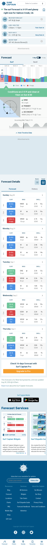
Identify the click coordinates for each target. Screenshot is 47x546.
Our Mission (38, 490)
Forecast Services (15, 408)
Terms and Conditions (38, 506)
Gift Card (9, 519)
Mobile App (8, 511)
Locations (8, 498)
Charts (9, 502)
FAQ (9, 506)
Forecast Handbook (23, 506)
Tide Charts (23, 498)
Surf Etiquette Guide (23, 502)
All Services (23, 490)
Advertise (23, 511)
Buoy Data (38, 35)
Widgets (23, 494)
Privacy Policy (38, 502)
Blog (8, 490)
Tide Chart (38, 28)
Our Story (38, 494)
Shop (8, 515)
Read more (5, 386)
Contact (38, 498)
